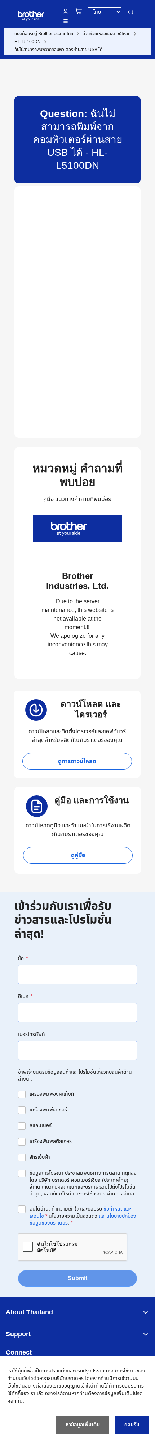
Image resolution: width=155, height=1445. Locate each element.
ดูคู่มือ (78, 855)
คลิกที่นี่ (15, 1401)
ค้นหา (130, 12)
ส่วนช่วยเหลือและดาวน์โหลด (106, 34)
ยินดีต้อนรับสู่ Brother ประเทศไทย (43, 34)
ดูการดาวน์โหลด (77, 761)
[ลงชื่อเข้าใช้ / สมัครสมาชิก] (65, 11)
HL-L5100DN (27, 41)
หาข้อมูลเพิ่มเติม (83, 1424)
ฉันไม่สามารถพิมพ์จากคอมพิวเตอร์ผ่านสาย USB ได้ (58, 49)
